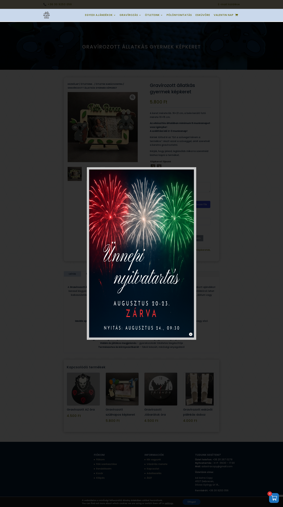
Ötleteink (152, 15)
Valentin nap (223, 15)
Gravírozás (129, 15)
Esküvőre (203, 15)
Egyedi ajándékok (99, 15)
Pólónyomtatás (179, 15)
